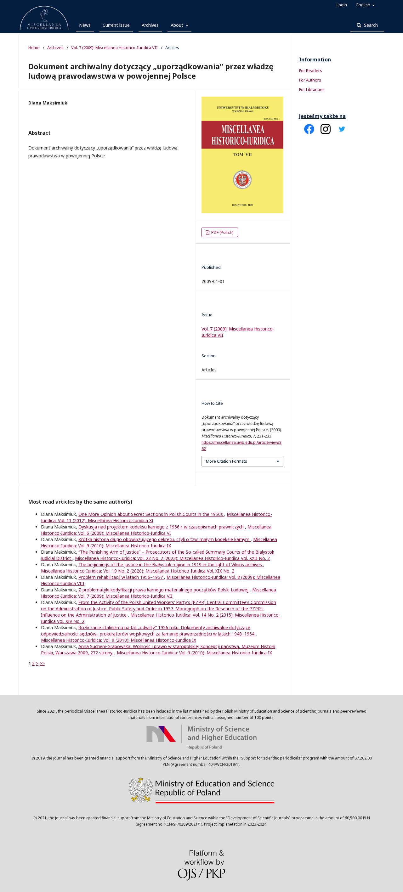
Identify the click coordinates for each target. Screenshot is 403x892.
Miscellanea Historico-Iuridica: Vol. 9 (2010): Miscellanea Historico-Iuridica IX (159, 542)
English (363, 5)
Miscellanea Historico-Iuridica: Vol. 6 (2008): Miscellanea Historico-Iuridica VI (156, 530)
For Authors (310, 80)
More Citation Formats (226, 461)
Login (342, 5)
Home (34, 47)
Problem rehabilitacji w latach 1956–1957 (121, 577)
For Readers (310, 70)
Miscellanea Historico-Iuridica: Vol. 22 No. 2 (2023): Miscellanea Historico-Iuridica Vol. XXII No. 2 (172, 558)
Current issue (116, 25)
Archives (150, 25)
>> (42, 663)
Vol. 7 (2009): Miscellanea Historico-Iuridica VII (114, 47)
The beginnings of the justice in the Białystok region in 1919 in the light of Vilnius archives (170, 564)
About (177, 25)
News (85, 25)
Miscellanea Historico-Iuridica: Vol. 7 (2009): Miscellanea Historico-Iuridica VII (158, 593)
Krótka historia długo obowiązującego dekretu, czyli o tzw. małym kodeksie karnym (164, 539)
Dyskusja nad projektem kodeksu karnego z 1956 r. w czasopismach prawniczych (161, 527)
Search (370, 25)
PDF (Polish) (222, 232)
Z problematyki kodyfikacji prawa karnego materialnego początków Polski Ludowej (164, 590)
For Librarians (312, 89)
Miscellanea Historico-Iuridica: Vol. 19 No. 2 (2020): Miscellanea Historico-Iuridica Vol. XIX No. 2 (137, 571)
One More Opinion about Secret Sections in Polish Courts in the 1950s (151, 514)
